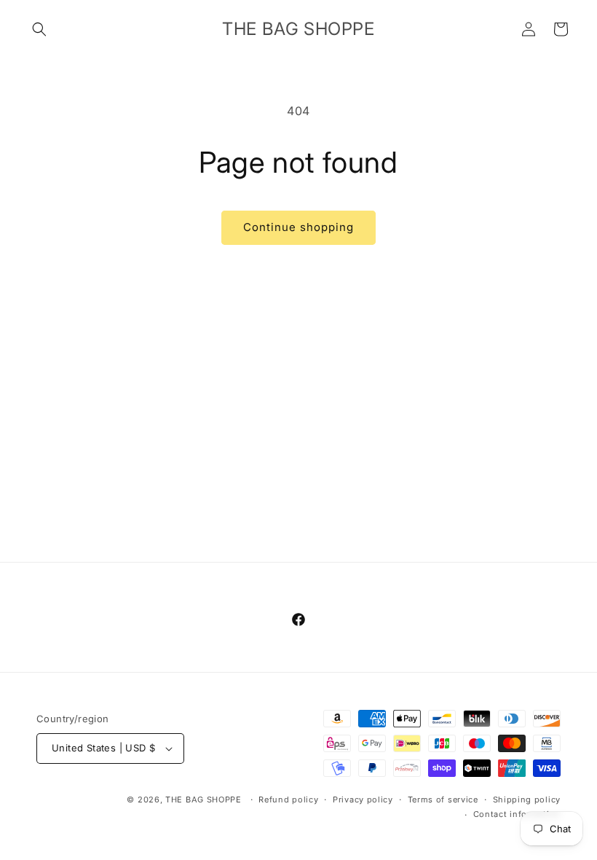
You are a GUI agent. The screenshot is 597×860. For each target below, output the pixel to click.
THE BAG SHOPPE (203, 799)
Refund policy (288, 799)
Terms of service (443, 799)
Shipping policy (527, 799)
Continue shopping (298, 227)
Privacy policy (363, 799)
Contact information (517, 814)
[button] (39, 29)
